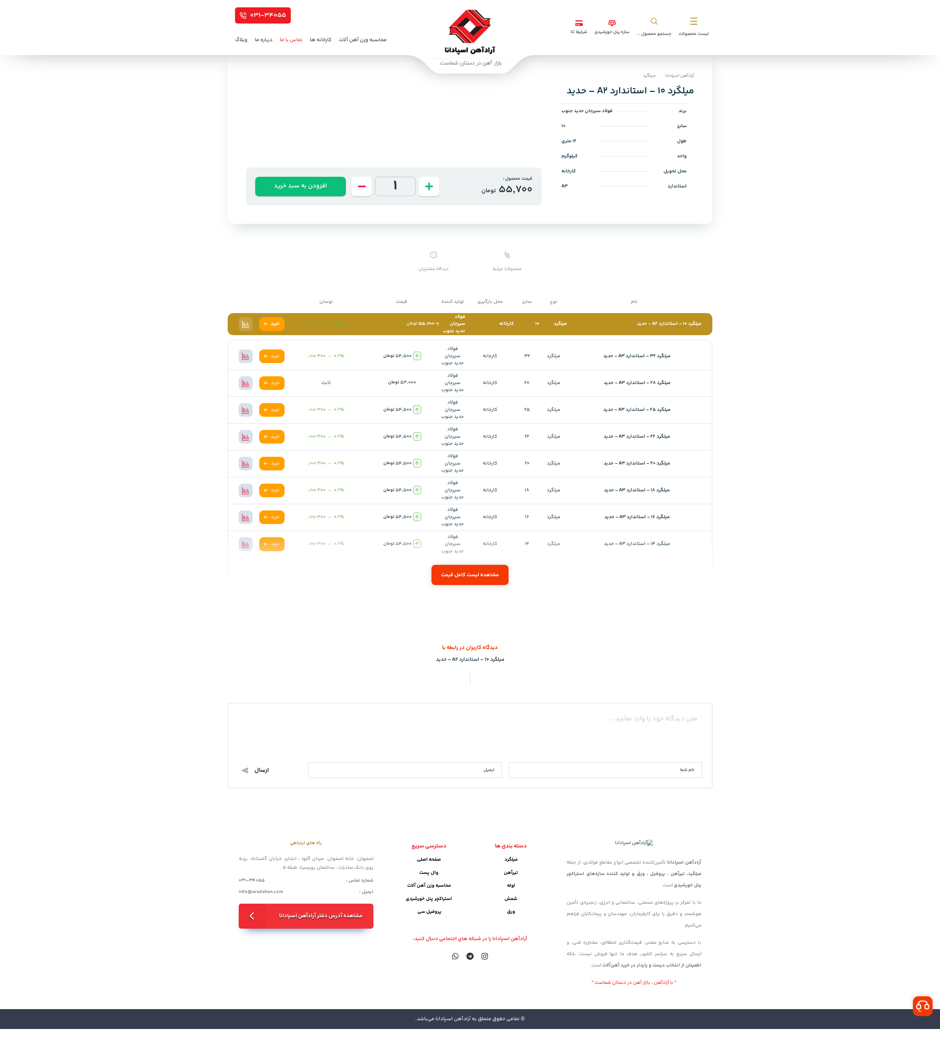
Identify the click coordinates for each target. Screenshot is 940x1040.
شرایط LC (579, 32)
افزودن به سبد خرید (300, 186)
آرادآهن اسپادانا (679, 75)
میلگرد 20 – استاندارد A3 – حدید (637, 463)
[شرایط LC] (579, 23)
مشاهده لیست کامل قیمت (470, 575)
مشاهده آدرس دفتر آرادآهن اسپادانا (320, 916)
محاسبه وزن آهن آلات (429, 885)
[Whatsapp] (455, 956)
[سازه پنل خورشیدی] (612, 23)
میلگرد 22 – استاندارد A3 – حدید (637, 436)
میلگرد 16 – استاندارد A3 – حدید (637, 517)
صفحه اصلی (429, 859)
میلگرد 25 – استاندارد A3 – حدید (636, 409)
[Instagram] (484, 956)
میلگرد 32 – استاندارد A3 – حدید (636, 356)
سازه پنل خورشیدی (611, 32)
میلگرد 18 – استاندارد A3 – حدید (637, 490)
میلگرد (649, 75)
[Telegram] (470, 956)
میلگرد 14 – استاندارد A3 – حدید (637, 544)
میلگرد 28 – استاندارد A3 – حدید (637, 383)
